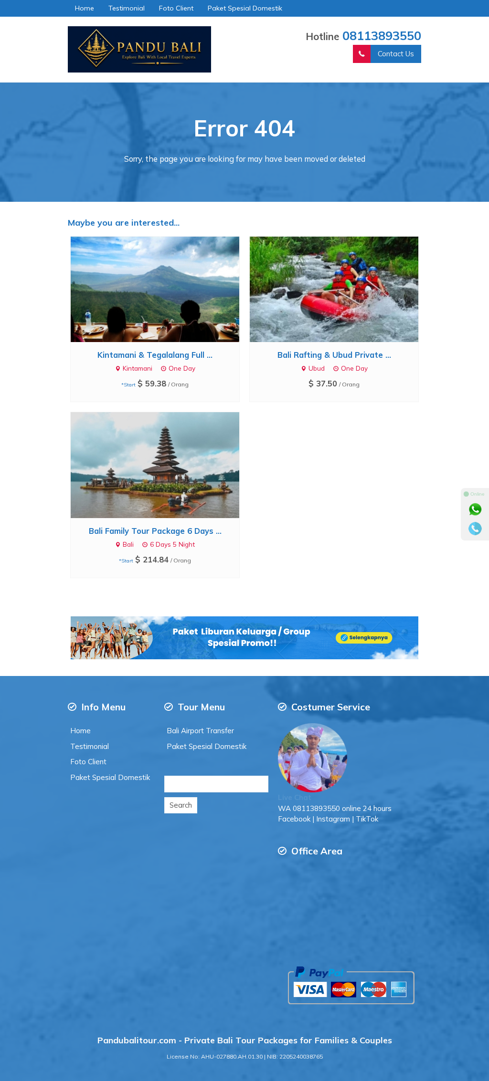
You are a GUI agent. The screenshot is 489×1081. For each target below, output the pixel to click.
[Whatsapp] (475, 509)
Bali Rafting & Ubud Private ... (334, 355)
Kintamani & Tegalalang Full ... (155, 355)
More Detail (163, 288)
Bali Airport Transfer (200, 730)
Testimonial (126, 8)
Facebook (294, 818)
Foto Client (176, 8)
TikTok (367, 818)
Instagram (333, 818)
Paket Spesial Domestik (245, 8)
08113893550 (381, 35)
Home (84, 8)
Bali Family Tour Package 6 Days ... (155, 531)
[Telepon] (475, 528)
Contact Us (396, 53)
